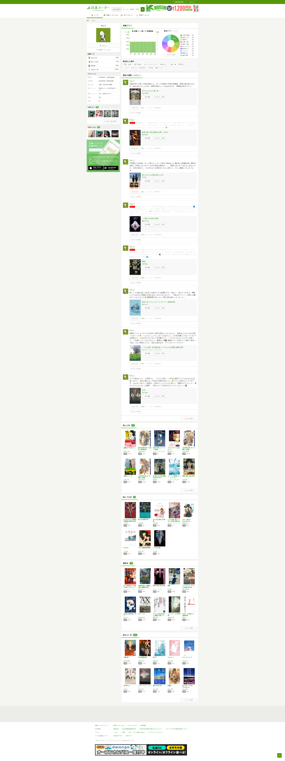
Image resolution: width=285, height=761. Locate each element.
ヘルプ (116, 732)
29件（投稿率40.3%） (105, 93)
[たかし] (107, 137)
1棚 (100, 97)
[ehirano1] (91, 117)
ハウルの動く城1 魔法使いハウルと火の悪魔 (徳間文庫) (162, 347)
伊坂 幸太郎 (141, 617)
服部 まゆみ (145, 221)
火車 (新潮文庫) (142, 657)
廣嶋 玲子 (155, 661)
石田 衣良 (170, 661)
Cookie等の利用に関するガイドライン (150, 729)
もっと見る (172, 54)
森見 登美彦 (185, 589)
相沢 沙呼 (141, 551)
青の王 (155, 657)
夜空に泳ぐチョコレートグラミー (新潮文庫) (158, 302)
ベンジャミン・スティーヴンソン (130, 589)
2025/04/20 (158, 234)
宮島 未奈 (127, 64)
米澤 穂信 (145, 264)
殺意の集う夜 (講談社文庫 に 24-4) (155, 132)
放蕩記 (169, 685)
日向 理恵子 (145, 93)
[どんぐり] (91, 137)
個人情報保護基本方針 (129, 729)
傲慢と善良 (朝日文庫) (188, 476)
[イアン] (115, 137)
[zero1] (107, 117)
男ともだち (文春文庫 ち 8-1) (152, 175)
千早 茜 (150, 68)
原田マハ (184, 617)
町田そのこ (163, 64)
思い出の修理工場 (143, 519)
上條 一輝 (173, 64)
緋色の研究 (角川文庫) (159, 585)
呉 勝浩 (170, 589)
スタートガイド (132, 725)
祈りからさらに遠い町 (150, 91)
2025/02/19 (158, 406)
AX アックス (141, 613)
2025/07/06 (157, 148)
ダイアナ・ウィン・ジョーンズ (151, 350)
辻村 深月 (142, 68)
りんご (131, 81)
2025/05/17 (157, 191)
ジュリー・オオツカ (130, 68)
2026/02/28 (157, 108)
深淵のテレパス (128, 476)
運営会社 (116, 729)
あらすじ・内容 (159, 97)
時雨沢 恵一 (185, 523)
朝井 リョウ (159, 68)
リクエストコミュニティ (155, 732)
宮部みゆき (141, 661)
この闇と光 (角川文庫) (150, 218)
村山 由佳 (141, 689)
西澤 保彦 (145, 134)
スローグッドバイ (187, 657)
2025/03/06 (158, 318)
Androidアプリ (118, 735)
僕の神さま (127, 685)
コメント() (148, 108)
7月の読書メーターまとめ (103, 49)
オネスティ (171, 657)
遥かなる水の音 (157, 685)
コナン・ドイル (157, 589)
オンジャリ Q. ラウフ (151, 64)
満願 (143, 261)
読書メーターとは (119, 725)
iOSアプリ (129, 735)
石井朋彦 (140, 523)
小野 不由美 (137, 64)
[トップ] (88, 21)
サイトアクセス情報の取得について (176, 729)
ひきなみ (126, 547)
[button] (143, 9)
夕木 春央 (145, 392)
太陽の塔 (126, 657)
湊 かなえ (126, 617)
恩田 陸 (181, 64)
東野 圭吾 (155, 617)
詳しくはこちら (96, 150)
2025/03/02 (157, 363)
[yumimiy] (99, 117)
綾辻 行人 (141, 589)
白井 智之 (155, 523)
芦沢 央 (126, 689)
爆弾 (169, 585)
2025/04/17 (158, 277)
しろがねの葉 (156, 547)
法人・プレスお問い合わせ (137, 732)
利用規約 (143, 725)
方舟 (143, 390)
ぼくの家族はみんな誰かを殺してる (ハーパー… (130, 587)
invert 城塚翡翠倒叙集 (144, 547)
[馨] (115, 117)
